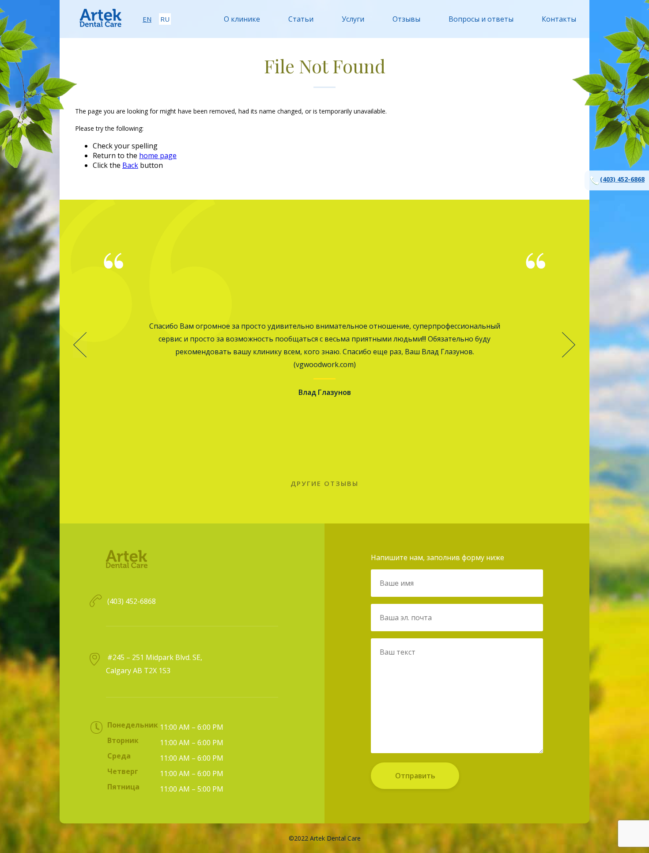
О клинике (242, 19)
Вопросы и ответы (481, 19)
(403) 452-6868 (622, 179)
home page (158, 155)
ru (165, 19)
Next (569, 345)
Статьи (300, 19)
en (147, 19)
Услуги (353, 19)
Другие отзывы (324, 483)
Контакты (559, 19)
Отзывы (406, 19)
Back (130, 165)
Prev (80, 345)
